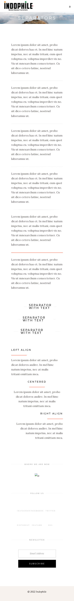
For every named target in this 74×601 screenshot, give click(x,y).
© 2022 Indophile (37, 591)
